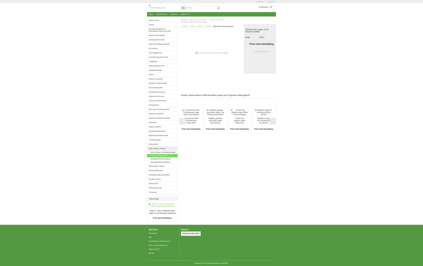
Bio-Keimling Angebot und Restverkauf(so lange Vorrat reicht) (160, 30)
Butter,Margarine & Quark (157, 40)
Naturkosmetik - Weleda (156, 166)
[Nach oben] (417, 262)
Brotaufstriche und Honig (157, 92)
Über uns (174, 14)
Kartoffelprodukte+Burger (157, 131)
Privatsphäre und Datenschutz (160, 241)
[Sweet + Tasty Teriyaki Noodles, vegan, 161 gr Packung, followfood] (162, 205)
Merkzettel (270, 1)
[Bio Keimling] (163, 7)
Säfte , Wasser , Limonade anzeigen (163, 152)
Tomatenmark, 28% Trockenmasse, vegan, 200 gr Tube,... (191, 120)
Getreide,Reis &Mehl (155, 70)
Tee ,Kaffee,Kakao (155, 140)
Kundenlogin (260, 1)
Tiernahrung (153, 192)
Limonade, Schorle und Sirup (160, 159)
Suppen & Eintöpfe (155, 127)
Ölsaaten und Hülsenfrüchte (157, 101)
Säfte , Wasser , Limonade (157, 148)
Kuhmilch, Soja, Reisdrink (157, 35)
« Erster (185, 26)
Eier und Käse (153, 48)
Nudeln (151, 74)
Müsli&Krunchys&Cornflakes (158, 83)
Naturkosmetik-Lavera (156, 170)
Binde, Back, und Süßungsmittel (159, 109)
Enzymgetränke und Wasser (160, 162)
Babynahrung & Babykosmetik (158, 135)
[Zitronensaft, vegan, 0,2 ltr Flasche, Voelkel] (212, 53)
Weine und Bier (153, 144)
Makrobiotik (153, 122)
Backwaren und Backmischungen (159, 118)
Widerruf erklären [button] (190, 233)
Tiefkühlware (153, 61)
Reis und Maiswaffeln (156, 87)
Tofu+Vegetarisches (155, 53)
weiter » (200, 26)
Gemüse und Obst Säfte (159, 155)
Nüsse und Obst (154, 20)
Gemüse (151, 25)
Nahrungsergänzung (155, 188)
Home (151, 14)
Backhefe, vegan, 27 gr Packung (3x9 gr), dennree (264, 120)
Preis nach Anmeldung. (162, 218)
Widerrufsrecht (154, 249)
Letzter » (208, 26)
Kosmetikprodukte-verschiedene (159, 175)
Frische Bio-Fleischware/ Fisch (158, 57)
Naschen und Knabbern (156, 114)
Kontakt (151, 253)
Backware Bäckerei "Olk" (156, 66)
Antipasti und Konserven (156, 96)
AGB (150, 237)
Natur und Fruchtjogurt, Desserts (159, 44)
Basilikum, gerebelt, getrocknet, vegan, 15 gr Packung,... (215, 120)
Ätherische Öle (153, 183)
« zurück (193, 26)
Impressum (153, 233)
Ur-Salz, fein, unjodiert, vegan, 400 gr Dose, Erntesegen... (239, 120)
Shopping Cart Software (203, 263)
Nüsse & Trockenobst (156, 79)
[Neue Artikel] (175, 199)
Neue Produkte (161, 14)
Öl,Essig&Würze (154, 105)
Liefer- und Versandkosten (158, 245)
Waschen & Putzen (155, 179)
